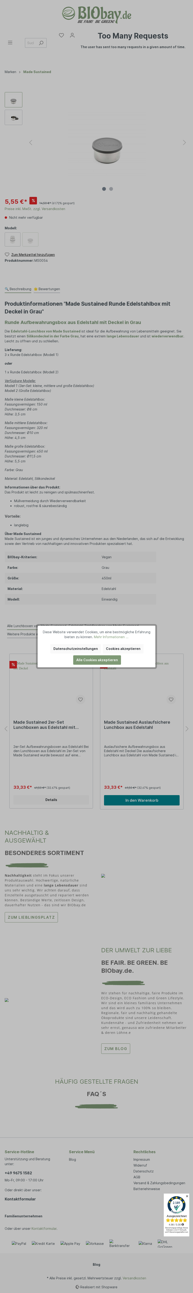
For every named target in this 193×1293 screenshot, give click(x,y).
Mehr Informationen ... (111, 637)
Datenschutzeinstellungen (75, 649)
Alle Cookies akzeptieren (97, 660)
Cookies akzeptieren (123, 649)
